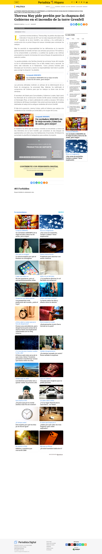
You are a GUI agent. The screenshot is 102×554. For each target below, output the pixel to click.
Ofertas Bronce (56, 156)
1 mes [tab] (78, 38)
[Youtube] (76, 2)
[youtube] (72, 544)
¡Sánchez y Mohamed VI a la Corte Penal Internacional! (75, 95)
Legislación (79, 6)
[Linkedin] (76, 24)
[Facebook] (71, 24)
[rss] (85, 544)
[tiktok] (75, 544)
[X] (74, 2)
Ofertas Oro (56, 153)
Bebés (21, 157)
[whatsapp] (84, 2)
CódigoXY (85, 6)
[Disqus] (39, 477)
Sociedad (63, 6)
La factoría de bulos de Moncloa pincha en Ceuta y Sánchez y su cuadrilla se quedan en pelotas (75, 89)
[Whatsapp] (79, 24)
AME (87, 2)
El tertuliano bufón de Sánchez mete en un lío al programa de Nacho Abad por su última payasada (75, 68)
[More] (86, 24)
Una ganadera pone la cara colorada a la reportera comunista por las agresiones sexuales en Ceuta (74, 75)
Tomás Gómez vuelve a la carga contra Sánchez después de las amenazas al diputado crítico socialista (75, 109)
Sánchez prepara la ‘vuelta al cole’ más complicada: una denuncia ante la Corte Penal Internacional (75, 101)
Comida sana (27, 157)
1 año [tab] (83, 38)
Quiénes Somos (49, 548)
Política (20, 7)
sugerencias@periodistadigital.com (21, 551)
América (48, 6)
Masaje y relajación (35, 157)
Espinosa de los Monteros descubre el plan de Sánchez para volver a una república (75, 82)
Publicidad (48, 546)
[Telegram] (81, 24)
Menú (16, 2)
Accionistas (48, 549)
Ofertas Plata (56, 154)
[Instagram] (81, 2)
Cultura (68, 6)
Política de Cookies (50, 544)
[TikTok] (79, 2)
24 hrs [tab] (68, 38)
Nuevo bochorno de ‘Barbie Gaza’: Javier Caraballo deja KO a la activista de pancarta (75, 52)
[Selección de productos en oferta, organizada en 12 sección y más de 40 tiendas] (39, 141)
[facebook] (66, 544)
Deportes (73, 6)
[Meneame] (84, 24)
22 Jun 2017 (27, 24)
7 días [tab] (73, 38)
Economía (57, 6)
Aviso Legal (48, 541)
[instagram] (77, 544)
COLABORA (39, 174)
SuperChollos (56, 151)
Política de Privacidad (51, 543)
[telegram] (80, 544)
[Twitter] (74, 24)
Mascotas (44, 157)
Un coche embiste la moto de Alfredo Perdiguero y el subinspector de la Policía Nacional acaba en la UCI (75, 45)
